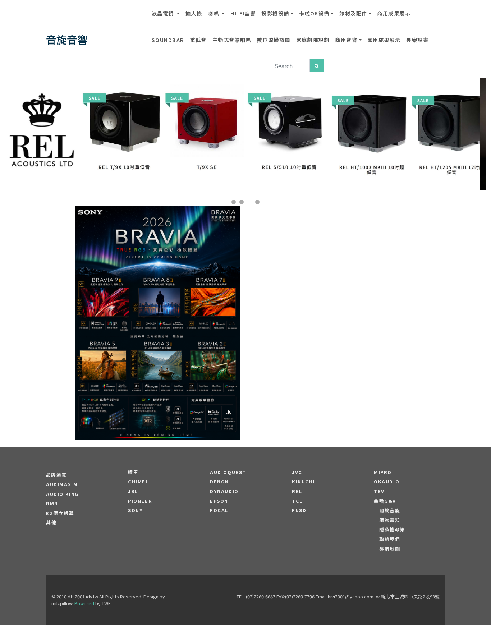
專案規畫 (417, 39)
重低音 (198, 39)
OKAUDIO (386, 481)
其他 (51, 522)
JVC (297, 472)
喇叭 (214, 13)
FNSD (299, 510)
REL (297, 491)
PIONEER (140, 501)
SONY (135, 510)
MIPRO (383, 472)
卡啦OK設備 (314, 13)
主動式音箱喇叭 (231, 39)
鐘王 (133, 472)
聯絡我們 (389, 539)
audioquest (228, 472)
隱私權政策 (392, 529)
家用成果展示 (384, 39)
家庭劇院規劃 (313, 39)
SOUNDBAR (168, 39)
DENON (219, 481)
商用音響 (346, 39)
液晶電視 (163, 13)
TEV (379, 491)
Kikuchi (303, 481)
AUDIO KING (62, 494)
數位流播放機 (273, 39)
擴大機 (193, 13)
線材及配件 (353, 13)
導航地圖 (389, 548)
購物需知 (389, 520)
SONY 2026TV (157, 301)
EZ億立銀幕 (60, 513)
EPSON (219, 501)
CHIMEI (138, 481)
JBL (133, 491)
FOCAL (219, 510)
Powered (84, 603)
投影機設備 (275, 13)
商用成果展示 (393, 13)
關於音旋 (389, 510)
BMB (52, 503)
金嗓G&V (385, 501)
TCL (297, 501)
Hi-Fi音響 (243, 13)
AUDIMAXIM (62, 484)
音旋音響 (67, 39)
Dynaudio (224, 491)
